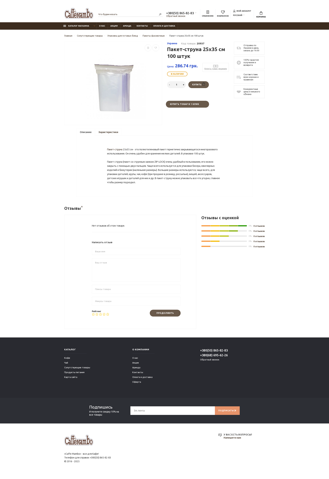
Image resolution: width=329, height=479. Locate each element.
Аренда (127, 26)
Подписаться (227, 410)
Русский (237, 15)
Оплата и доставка (164, 26)
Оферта (136, 382)
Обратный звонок (175, 16)
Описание (86, 132)
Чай (66, 362)
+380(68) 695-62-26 (214, 355)
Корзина (261, 17)
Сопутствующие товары (77, 367)
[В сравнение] (148, 47)
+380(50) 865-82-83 (180, 13)
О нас (102, 26)
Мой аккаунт (243, 11)
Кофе (67, 358)
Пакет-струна (114, 149)
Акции (114, 26)
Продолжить (165, 313)
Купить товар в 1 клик (184, 104)
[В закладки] (155, 47)
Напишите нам (232, 437)
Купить (197, 84)
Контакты (142, 26)
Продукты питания (74, 372)
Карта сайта (70, 377)
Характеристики (108, 132)
